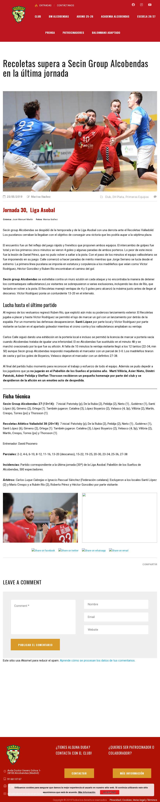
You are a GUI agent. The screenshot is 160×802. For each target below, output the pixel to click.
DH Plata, (119, 197)
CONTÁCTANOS (65, 5)
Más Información (132, 773)
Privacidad (115, 799)
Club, (108, 197)
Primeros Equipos (137, 197)
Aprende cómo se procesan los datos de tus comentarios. (97, 660)
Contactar (79, 773)
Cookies (127, 799)
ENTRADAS (45, 5)
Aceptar (109, 792)
